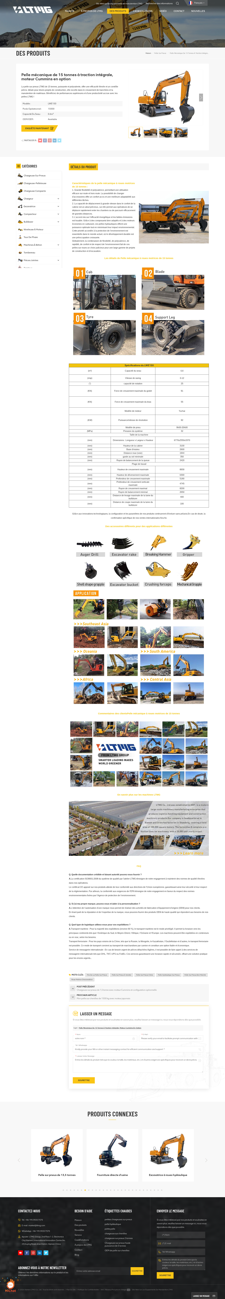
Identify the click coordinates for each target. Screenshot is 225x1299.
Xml (102, 1290)
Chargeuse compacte (35, 191)
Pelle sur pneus (160, 53)
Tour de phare (31, 237)
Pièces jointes (31, 260)
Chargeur (28, 198)
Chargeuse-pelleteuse (35, 183)
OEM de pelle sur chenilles (117, 1250)
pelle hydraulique (113, 1224)
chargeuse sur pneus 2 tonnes (119, 1238)
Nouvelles (198, 11)
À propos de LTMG (92, 11)
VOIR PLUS (55, 1178)
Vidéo (163, 11)
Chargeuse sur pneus (34, 175)
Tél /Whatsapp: (81, 1045)
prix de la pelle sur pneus (97, 975)
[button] (201, 97)
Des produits (118, 11)
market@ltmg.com (37, 1225)
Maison (69, 11)
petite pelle (110, 1229)
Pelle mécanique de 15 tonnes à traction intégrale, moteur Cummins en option (110, 1028)
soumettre (137, 1271)
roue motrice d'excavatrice (82, 979)
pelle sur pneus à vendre (121, 975)
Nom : (78, 1034)
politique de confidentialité (88, 1290)
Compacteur (30, 214)
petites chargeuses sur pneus (118, 1219)
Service (78, 1235)
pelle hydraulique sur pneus (169, 975)
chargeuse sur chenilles (116, 1233)
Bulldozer (28, 221)
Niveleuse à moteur (33, 229)
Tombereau (29, 252)
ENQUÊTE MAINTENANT (37, 128)
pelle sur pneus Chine (144, 975)
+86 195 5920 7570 (34, 1220)
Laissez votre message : (85, 1056)
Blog (77, 1255)
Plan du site (71, 1290)
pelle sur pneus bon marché (195, 975)
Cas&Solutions (142, 11)
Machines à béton (33, 245)
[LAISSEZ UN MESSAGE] (214, 1296)
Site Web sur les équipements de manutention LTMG (119, 3)
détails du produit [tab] (83, 167)
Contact (179, 11)
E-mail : (145, 1034)
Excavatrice (29, 206)
